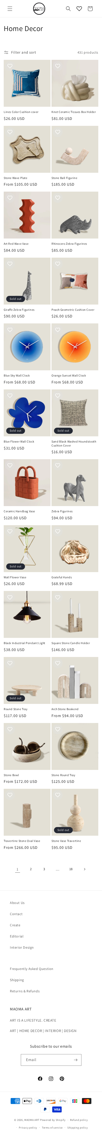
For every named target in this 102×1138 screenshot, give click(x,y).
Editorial (17, 936)
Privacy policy (28, 1127)
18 (71, 869)
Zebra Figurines (62, 511)
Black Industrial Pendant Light (24, 643)
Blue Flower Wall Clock (19, 441)
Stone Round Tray (63, 775)
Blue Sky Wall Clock (17, 375)
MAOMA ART (31, 1120)
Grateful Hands (61, 577)
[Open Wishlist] (79, 8)
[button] (9, 8)
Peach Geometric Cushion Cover (72, 309)
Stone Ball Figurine (64, 178)
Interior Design (22, 947)
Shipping (17, 980)
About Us (17, 902)
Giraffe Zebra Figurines (19, 309)
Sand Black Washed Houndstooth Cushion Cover (73, 443)
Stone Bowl (11, 775)
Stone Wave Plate (15, 178)
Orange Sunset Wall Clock (68, 375)
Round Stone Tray (16, 709)
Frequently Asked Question (31, 968)
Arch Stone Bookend (65, 709)
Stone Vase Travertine (66, 841)
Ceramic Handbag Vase (19, 511)
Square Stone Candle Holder (70, 643)
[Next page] (84, 869)
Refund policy (79, 1120)
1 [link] (18, 869)
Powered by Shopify (53, 1120)
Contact (16, 914)
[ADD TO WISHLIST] (10, 66)
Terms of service (52, 1127)
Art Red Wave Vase (16, 243)
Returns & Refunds (25, 991)
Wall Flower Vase (15, 577)
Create (15, 925)
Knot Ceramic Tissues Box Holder (73, 112)
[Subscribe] (75, 1060)
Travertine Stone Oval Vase (22, 841)
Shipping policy (77, 1127)
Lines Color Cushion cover (21, 112)
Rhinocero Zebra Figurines (69, 243)
